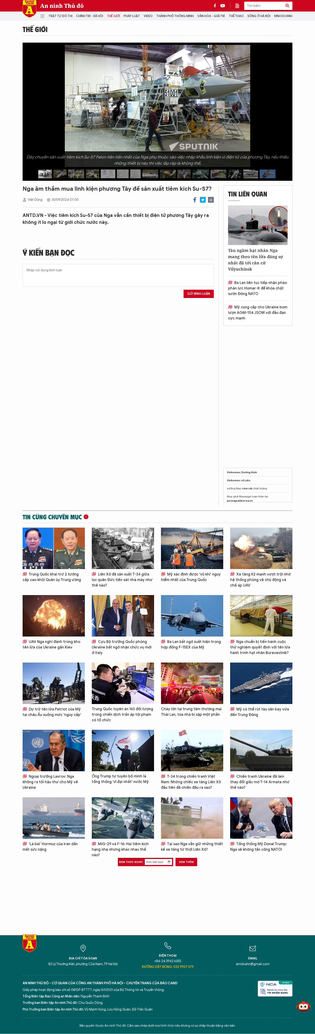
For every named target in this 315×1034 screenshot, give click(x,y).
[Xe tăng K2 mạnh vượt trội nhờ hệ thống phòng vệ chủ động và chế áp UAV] (261, 548)
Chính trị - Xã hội (89, 16)
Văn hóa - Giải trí (211, 16)
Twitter (203, 200)
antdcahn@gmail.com (253, 964)
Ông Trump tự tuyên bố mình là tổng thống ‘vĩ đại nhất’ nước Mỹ (120, 779)
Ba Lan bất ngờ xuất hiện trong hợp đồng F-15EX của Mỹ (191, 645)
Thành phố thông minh (175, 16)
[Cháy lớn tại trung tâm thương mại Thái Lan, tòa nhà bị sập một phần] (192, 683)
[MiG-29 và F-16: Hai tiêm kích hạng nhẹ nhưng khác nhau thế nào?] (123, 818)
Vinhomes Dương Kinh (242, 472)
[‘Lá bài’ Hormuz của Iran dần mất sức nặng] (54, 818)
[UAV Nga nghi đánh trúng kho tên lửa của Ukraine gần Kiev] (54, 616)
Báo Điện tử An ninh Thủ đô (29, 9)
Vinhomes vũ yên (238, 480)
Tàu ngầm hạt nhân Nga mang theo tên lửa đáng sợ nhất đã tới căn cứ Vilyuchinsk (255, 260)
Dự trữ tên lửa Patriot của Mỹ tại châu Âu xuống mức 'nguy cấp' (52, 712)
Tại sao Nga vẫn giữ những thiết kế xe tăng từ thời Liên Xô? (192, 847)
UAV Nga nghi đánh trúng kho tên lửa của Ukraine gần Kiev (51, 645)
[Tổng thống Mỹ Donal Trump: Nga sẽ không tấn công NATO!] (261, 818)
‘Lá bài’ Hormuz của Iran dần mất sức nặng (50, 847)
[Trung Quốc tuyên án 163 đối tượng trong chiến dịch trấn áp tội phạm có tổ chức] (123, 683)
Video (148, 16)
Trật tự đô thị (60, 16)
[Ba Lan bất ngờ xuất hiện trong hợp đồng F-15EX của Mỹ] (192, 616)
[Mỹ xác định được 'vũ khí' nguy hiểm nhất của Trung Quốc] (192, 548)
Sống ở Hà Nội (258, 16)
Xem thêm (186, 862)
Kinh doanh (283, 16)
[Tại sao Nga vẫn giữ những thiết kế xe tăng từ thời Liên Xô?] (192, 818)
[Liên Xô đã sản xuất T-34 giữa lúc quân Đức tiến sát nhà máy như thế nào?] (123, 548)
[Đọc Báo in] (239, 5)
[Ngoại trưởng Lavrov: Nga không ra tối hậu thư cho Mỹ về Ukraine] (54, 750)
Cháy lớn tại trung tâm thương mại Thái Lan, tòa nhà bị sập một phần (191, 712)
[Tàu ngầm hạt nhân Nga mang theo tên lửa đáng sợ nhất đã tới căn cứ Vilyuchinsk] (258, 225)
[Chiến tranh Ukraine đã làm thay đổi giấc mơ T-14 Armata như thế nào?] (261, 750)
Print (211, 200)
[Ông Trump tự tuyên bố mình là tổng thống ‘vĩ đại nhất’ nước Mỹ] (123, 750)
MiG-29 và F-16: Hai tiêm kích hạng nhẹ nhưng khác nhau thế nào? (120, 849)
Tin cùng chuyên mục (52, 517)
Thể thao (236, 16)
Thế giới (113, 16)
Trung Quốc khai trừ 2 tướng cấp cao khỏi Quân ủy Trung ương (52, 577)
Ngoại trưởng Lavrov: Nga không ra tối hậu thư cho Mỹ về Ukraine (50, 782)
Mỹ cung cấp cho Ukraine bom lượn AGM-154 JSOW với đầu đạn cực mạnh (257, 313)
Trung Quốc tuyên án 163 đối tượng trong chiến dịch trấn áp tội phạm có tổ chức (122, 714)
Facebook (195, 200)
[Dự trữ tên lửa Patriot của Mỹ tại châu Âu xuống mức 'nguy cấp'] (54, 683)
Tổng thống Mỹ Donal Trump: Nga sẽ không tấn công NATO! (258, 847)
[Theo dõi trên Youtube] (223, 6)
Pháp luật (132, 16)
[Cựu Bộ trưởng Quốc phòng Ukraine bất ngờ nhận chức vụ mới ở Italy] (123, 616)
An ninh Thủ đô (62, 6)
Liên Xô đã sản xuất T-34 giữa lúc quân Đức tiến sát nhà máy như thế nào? (122, 580)
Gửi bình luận (198, 294)
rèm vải (247, 488)
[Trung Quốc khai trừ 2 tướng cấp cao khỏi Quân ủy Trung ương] (54, 548)
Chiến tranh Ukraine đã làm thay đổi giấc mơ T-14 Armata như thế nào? (259, 782)
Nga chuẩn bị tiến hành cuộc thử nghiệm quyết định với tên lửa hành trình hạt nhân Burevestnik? (260, 647)
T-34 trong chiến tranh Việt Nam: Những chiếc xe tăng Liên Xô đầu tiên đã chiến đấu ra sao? (191, 782)
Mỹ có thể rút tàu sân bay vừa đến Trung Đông (259, 712)
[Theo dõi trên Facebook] (216, 6)
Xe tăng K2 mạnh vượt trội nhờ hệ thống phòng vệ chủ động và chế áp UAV (260, 580)
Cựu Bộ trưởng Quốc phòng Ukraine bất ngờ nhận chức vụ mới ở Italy (122, 647)
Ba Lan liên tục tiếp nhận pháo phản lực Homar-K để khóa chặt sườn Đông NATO (257, 288)
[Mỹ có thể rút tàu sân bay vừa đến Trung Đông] (261, 683)
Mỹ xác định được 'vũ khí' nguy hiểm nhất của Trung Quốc (191, 577)
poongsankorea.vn (240, 500)
